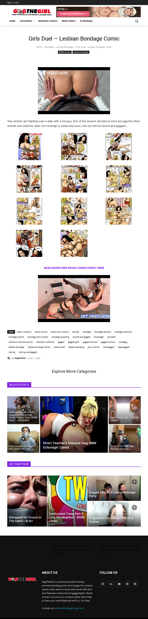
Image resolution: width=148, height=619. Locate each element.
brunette (111, 336)
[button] (136, 21)
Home (39, 46)
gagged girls (73, 342)
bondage (87, 331)
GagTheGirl (20, 358)
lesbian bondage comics (39, 347)
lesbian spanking (76, 347)
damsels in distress (45, 342)
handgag (123, 342)
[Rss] (135, 584)
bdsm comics (41, 331)
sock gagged (108, 347)
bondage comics (16, 336)
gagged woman (90, 342)
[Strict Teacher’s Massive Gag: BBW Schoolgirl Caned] (74, 424)
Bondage (49, 46)
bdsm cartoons (24, 331)
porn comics (93, 347)
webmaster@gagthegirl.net (69, 608)
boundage (99, 336)
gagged (61, 342)
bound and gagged (81, 336)
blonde (75, 331)
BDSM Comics (65, 52)
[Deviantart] (111, 584)
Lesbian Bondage (64, 46)
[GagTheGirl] (9, 358)
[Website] (127, 584)
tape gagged (123, 347)
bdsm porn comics (60, 331)
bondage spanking (60, 336)
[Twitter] (103, 584)
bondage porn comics (38, 336)
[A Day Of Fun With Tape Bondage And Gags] (125, 439)
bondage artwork (103, 331)
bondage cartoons (123, 331)
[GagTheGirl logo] (22, 579)
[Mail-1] (119, 584)
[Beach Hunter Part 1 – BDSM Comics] (125, 410)
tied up (12, 352)
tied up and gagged (28, 352)
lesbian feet (59, 347)
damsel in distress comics (21, 342)
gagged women (108, 342)
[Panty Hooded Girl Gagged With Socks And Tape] (23, 439)
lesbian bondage (16, 347)
